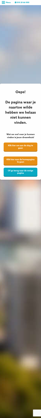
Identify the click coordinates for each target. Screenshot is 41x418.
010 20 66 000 (22, 2)
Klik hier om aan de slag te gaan (20, 146)
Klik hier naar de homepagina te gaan (20, 160)
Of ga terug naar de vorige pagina (20, 171)
